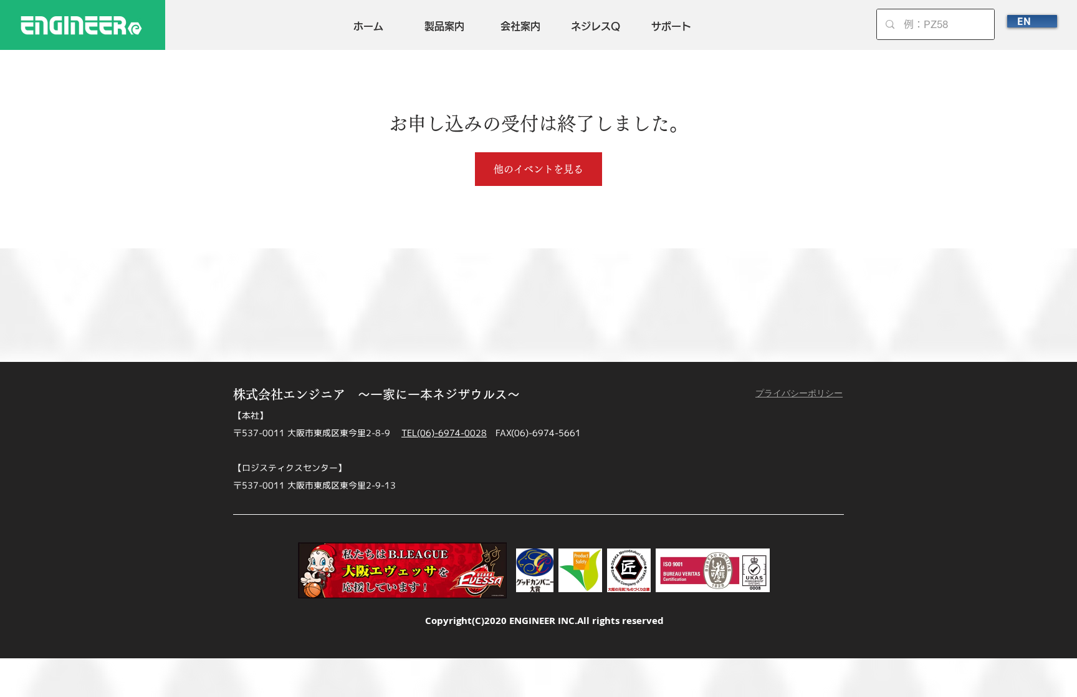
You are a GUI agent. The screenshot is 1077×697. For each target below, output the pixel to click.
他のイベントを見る (538, 169)
